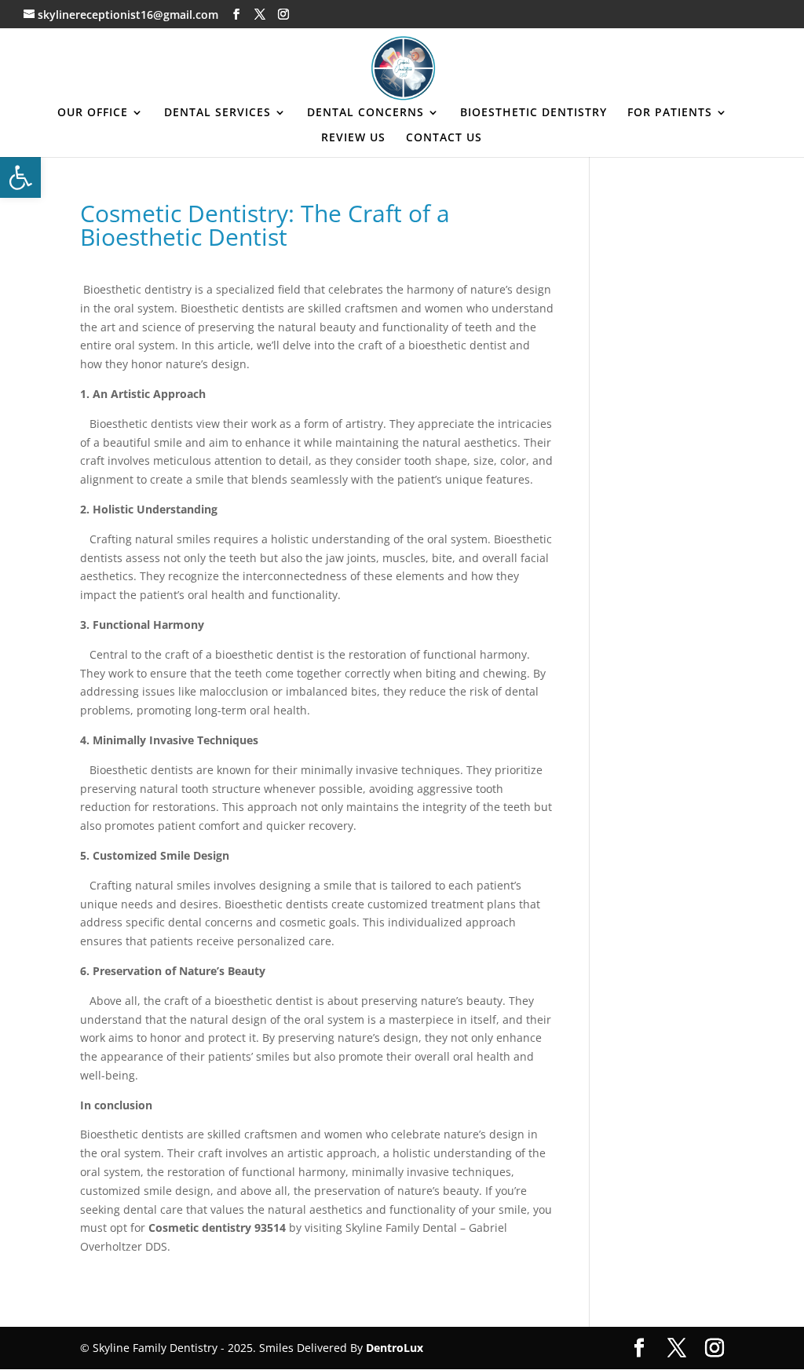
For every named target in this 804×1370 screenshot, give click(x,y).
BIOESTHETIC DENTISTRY (533, 113)
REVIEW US (353, 138)
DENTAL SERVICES (217, 113)
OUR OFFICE (92, 113)
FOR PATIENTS (669, 113)
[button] (20, 177)
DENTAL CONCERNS (365, 113)
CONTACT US (444, 138)
